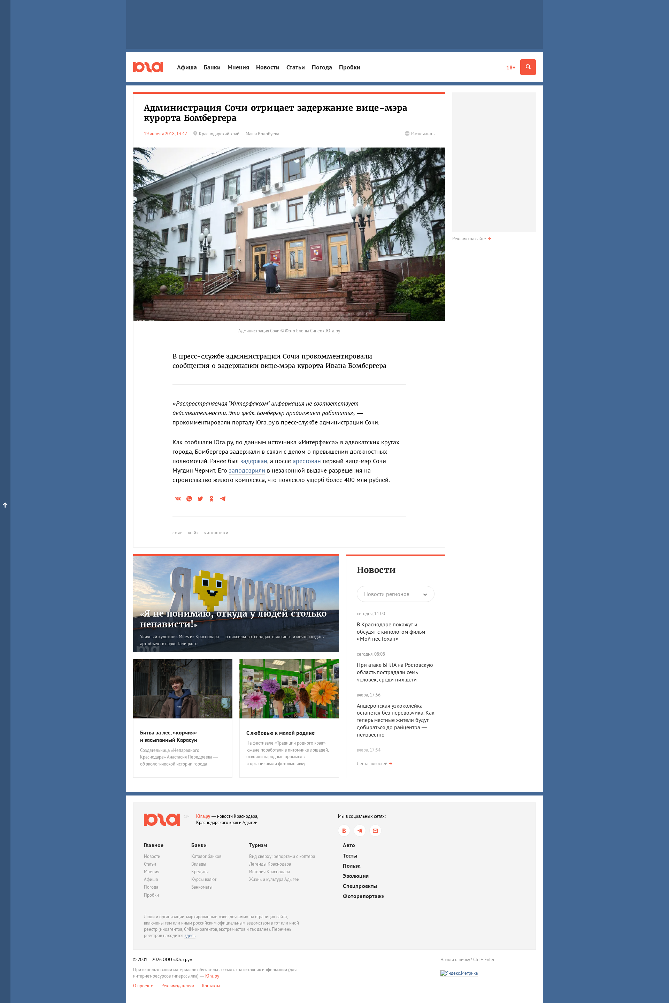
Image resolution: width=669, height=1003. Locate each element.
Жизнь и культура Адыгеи (274, 879)
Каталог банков (206, 856)
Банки (212, 67)
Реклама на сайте (469, 239)
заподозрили (247, 470)
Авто (349, 845)
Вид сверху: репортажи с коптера (282, 856)
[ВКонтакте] (344, 830)
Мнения (238, 67)
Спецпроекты (360, 886)
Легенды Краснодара (270, 864)
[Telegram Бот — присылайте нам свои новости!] (375, 830)
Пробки (349, 67)
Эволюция (356, 876)
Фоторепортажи (364, 896)
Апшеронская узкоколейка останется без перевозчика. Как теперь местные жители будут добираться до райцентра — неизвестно (396, 720)
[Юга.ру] (148, 67)
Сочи (177, 533)
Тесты (350, 855)
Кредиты (200, 872)
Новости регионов (386, 593)
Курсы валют (203, 879)
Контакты (211, 986)
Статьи (295, 67)
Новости (267, 67)
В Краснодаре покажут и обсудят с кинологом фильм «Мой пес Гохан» (391, 631)
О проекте (143, 986)
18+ (510, 67)
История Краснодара (269, 872)
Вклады (198, 864)
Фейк (193, 533)
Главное (153, 845)
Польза (352, 865)
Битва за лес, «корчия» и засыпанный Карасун (168, 736)
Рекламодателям (177, 986)
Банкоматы (202, 887)
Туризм (258, 845)
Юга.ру (203, 816)
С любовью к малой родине (280, 732)
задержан (253, 461)
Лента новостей (372, 764)
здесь (189, 935)
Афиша (187, 67)
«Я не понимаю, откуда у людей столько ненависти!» (233, 619)
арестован (307, 461)
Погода (322, 67)
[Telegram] (360, 830)
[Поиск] (528, 67)
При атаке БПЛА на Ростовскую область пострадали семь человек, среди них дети (395, 672)
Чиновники (216, 533)
